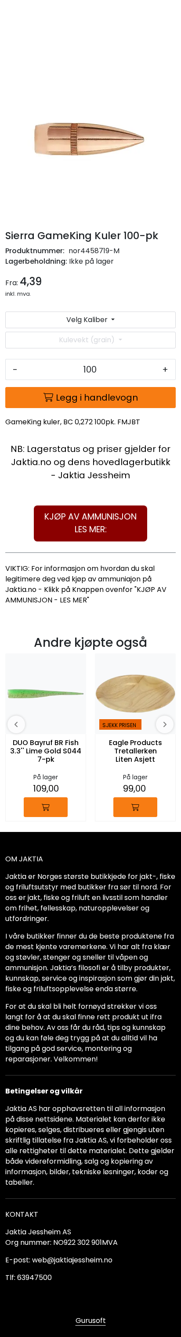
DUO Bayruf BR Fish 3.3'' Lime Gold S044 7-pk (45, 751)
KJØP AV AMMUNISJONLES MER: (90, 523)
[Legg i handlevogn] (46, 807)
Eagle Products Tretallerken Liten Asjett (135, 751)
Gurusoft (91, 1320)
